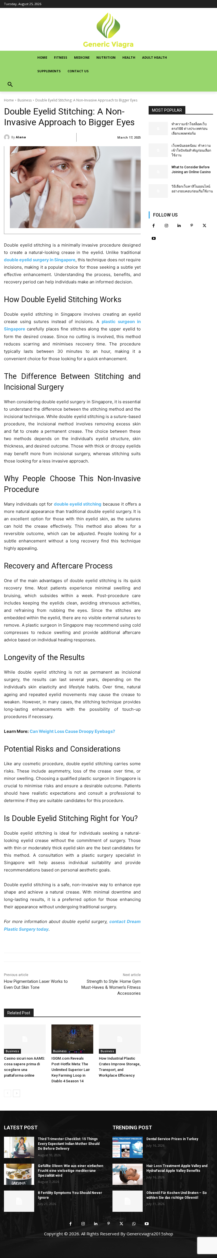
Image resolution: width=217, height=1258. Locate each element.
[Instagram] (166, 226)
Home (9, 100)
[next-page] (16, 1093)
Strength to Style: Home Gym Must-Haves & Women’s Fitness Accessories (111, 987)
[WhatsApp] (134, 1224)
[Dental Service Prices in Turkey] (127, 1147)
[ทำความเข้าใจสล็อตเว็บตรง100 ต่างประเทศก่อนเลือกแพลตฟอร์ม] (158, 128)
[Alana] (7, 137)
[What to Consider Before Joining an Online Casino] (158, 172)
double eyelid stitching (78, 504)
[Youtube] (154, 238)
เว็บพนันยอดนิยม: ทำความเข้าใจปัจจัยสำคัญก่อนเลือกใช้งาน (191, 150)
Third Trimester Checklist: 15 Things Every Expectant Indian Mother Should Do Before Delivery (68, 1144)
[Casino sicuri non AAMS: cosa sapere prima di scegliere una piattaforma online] (25, 1039)
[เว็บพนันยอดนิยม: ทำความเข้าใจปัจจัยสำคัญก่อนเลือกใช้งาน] (158, 150)
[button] (10, 85)
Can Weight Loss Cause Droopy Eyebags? (72, 731)
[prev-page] (7, 1093)
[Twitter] (204, 226)
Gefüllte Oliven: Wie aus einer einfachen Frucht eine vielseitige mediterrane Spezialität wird (70, 1171)
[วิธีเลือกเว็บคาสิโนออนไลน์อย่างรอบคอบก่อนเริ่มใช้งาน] (158, 191)
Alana (21, 137)
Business (25, 100)
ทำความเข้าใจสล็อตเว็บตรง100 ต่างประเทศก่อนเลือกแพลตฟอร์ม (189, 129)
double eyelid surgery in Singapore (39, 259)
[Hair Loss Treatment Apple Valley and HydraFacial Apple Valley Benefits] (127, 1174)
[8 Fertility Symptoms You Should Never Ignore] (19, 1201)
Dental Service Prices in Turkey (172, 1139)
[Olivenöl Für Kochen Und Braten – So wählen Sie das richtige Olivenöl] (127, 1201)
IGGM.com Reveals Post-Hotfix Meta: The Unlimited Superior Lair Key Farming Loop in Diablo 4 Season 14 (70, 1069)
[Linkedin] (179, 226)
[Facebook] (154, 226)
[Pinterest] (192, 226)
